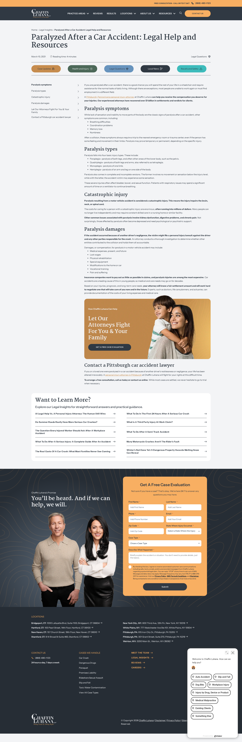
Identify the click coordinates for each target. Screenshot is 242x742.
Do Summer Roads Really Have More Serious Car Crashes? (66, 422)
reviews (136, 662)
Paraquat (83, 667)
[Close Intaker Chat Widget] (233, 652)
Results (111, 13)
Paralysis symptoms (41, 84)
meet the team (140, 652)
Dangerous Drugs (87, 662)
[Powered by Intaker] (218, 736)
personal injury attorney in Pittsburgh (123, 375)
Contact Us (197, 13)
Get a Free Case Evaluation (109, 347)
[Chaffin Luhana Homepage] (41, 13)
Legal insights (140, 657)
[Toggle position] (227, 652)
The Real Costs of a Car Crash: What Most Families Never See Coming (73, 451)
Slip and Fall (84, 682)
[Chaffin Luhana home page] (44, 719)
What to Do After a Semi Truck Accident (148, 431)
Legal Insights (46, 30)
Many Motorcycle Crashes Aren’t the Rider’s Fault (153, 441)
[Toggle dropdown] (88, 13)
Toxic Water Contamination (92, 687)
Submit (165, 587)
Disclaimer (194, 576)
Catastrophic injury (40, 97)
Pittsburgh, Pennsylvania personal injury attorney (110, 97)
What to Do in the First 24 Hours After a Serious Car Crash (158, 413)
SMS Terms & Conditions (176, 576)
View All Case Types (88, 692)
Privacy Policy (160, 576)
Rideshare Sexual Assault (91, 677)
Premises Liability (87, 672)
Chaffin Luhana (146, 720)
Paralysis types (38, 90)
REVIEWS (98, 13)
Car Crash (84, 658)
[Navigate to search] (180, 13)
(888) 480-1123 (203, 3)
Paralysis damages (40, 103)
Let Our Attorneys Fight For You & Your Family (50, 111)
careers (136, 667)
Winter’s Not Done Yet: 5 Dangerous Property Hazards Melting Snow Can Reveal (163, 451)
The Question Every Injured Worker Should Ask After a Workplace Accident (70, 432)
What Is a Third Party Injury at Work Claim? (150, 422)
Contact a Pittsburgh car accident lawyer (51, 117)
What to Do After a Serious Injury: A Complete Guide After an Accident (73, 441)
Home (34, 30)
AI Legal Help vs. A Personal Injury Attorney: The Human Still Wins (70, 413)
